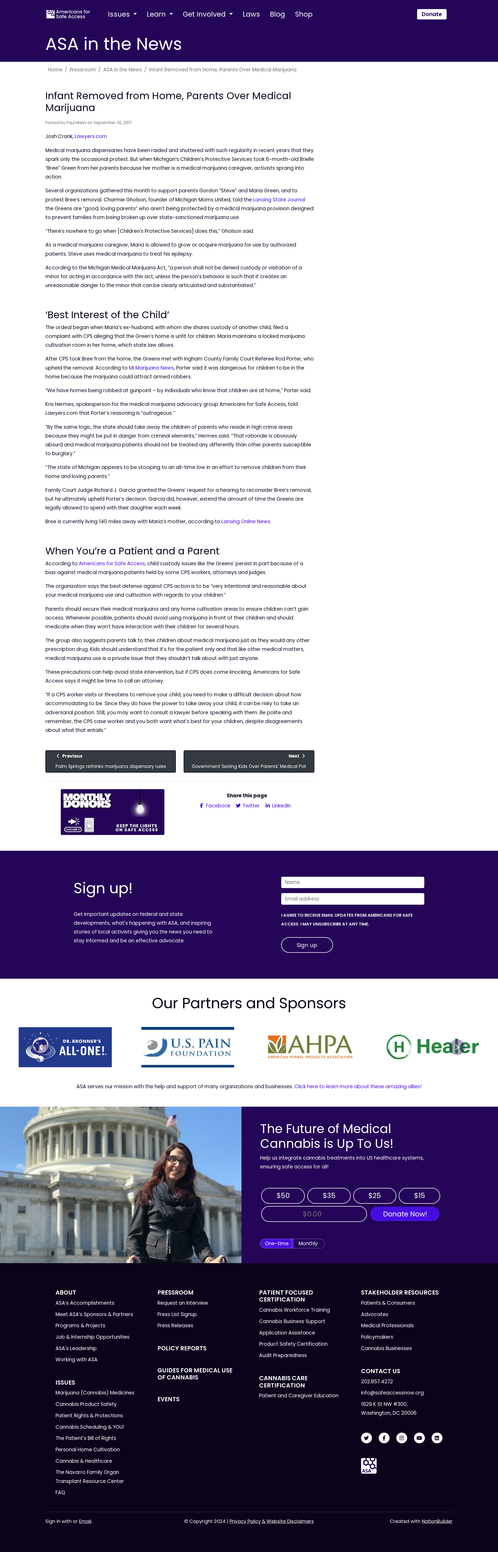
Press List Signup (177, 1314)
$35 (329, 1195)
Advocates (374, 1314)
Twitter (250, 805)
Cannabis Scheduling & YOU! (90, 1427)
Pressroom (83, 69)
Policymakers (377, 1336)
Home (55, 69)
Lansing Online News (246, 521)
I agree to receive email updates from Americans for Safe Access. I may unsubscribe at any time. (347, 919)
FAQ (60, 1492)
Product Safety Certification (293, 1343)
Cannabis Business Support (292, 1321)
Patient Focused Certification (286, 1296)
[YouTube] (419, 1438)
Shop (304, 14)
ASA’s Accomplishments (85, 1302)
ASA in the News (122, 69)
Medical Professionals (387, 1325)
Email (85, 1521)
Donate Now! (405, 1214)
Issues (120, 14)
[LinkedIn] (437, 1438)
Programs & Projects (80, 1325)
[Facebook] (384, 1438)
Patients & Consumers (388, 1302)
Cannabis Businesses (386, 1348)
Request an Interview (182, 1302)
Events (168, 1399)
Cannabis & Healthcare (84, 1461)
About (66, 1292)
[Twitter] (366, 1438)
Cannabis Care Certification (283, 1381)
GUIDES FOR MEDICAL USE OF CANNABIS (194, 1373)
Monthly (308, 1243)
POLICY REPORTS (181, 1348)
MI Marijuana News (151, 367)
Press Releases (175, 1325)
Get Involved (205, 14)
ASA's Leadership (76, 1348)
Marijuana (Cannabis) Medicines (95, 1392)
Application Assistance (287, 1332)
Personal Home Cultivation (88, 1449)
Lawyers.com (91, 136)
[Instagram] (401, 1438)
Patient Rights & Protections (89, 1415)
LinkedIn (281, 805)
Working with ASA (77, 1359)
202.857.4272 (377, 1381)
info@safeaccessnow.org (392, 1392)
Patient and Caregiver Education (298, 1395)
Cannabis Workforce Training (294, 1309)
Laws (251, 14)
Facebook (217, 805)
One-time (277, 1243)
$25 (374, 1195)
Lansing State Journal (279, 199)
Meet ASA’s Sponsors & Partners (94, 1314)
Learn (157, 14)
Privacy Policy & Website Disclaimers (272, 1521)
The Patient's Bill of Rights (86, 1438)
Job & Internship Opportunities (92, 1336)
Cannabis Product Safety (86, 1404)
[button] (41, 1047)
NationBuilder (437, 1521)
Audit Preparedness (283, 1355)
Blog (277, 14)
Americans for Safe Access (112, 563)
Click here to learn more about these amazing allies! (358, 1086)
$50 (283, 1195)
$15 (419, 1195)
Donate (432, 14)
